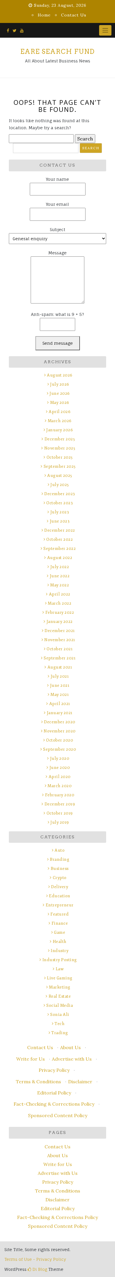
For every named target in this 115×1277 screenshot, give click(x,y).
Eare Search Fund (57, 51)
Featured (59, 914)
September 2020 (59, 749)
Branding (59, 859)
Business (60, 868)
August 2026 (60, 375)
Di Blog (39, 1269)
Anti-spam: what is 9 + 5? (57, 314)
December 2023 (59, 493)
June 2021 (59, 685)
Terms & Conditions (38, 1081)
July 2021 (60, 676)
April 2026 (59, 411)
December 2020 (59, 721)
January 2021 (60, 712)
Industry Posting (59, 959)
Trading (59, 1032)
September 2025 (60, 466)
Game (59, 932)
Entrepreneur (60, 905)
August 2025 (59, 475)
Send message (57, 343)
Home (44, 15)
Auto (60, 850)
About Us (70, 1047)
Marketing (59, 987)
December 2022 (59, 530)
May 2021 (59, 694)
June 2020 (60, 767)
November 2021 (59, 639)
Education (59, 895)
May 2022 (59, 585)
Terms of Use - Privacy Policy (35, 1259)
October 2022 (59, 539)
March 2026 (60, 420)
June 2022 (60, 575)
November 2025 (59, 448)
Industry (59, 950)
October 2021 (60, 648)
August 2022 (59, 557)
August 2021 (59, 667)
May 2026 (59, 402)
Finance (60, 923)
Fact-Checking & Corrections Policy (54, 1104)
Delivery (59, 886)
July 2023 (59, 512)
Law (60, 968)
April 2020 (60, 776)
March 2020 (59, 785)
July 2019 (59, 822)
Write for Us (30, 1059)
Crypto (60, 877)
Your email (57, 204)
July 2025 (59, 484)
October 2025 (60, 457)
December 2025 (60, 439)
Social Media (59, 1005)
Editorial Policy (54, 1093)
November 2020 (60, 731)
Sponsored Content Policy (57, 1115)
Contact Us (73, 15)
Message (57, 252)
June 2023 (60, 521)
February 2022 (59, 612)
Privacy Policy (54, 1070)
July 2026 (59, 384)
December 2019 (60, 804)
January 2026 (59, 429)
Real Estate (60, 996)
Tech (60, 1023)
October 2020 (59, 740)
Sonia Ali (59, 1014)
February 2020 (59, 794)
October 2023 (59, 502)
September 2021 (59, 658)
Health (60, 941)
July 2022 (59, 566)
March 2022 (59, 603)
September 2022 (59, 548)
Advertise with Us (72, 1059)
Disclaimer (80, 1081)
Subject (57, 229)
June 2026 (60, 393)
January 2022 (60, 621)
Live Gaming (60, 978)
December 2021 (60, 630)
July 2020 (59, 758)
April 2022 (59, 594)
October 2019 (60, 813)
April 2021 (59, 703)
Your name (57, 179)
